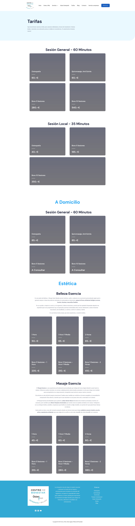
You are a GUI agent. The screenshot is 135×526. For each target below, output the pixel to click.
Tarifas (73, 5)
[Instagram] (38, 510)
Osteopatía (97, 490)
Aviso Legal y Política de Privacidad (74, 521)
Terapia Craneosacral (96, 497)
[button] (57, 5)
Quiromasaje (97, 493)
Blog (78, 5)
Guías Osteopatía (64, 5)
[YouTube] (40, 510)
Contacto (84, 5)
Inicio (40, 5)
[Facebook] (35, 510)
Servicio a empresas (94, 5)
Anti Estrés (97, 495)
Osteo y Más (47, 5)
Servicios (54, 5)
